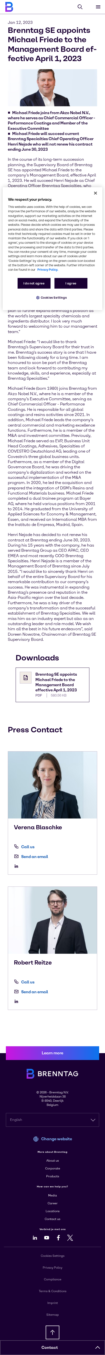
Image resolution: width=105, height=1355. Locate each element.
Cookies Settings (54, 297)
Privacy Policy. (47, 269)
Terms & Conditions (52, 1291)
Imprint (52, 1303)
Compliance (52, 1279)
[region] (53, 248)
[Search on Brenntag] (80, 7)
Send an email (34, 856)
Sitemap (52, 1314)
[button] (98, 1348)
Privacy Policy (52, 1267)
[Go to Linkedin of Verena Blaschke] (17, 866)
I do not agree (34, 283)
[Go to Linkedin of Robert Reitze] (17, 1001)
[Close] (95, 193)
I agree (70, 283)
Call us (27, 847)
